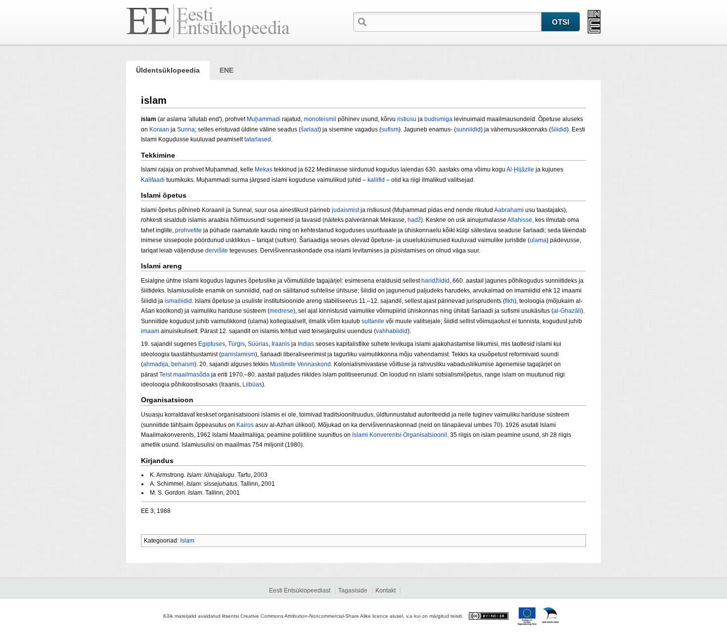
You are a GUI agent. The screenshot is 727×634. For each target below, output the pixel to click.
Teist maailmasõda (184, 374)
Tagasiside (352, 590)
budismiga (438, 119)
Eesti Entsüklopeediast (299, 590)
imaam (150, 331)
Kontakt (385, 590)
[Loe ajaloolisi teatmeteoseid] (594, 22)
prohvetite (188, 230)
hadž (414, 219)
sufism (390, 129)
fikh (509, 300)
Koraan (159, 129)
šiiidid (559, 129)
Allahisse (519, 219)
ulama (538, 240)
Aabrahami (509, 210)
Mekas (264, 169)
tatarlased (257, 139)
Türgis (236, 343)
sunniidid (468, 129)
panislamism (238, 354)
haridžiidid (435, 280)
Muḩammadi (263, 119)
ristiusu (406, 119)
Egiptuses (211, 343)
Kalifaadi (153, 179)
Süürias (258, 343)
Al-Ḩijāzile (520, 169)
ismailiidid (178, 300)
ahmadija (155, 364)
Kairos (245, 425)
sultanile (373, 321)
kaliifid (376, 179)
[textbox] (455, 21)
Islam (187, 540)
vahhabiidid (392, 331)
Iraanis (281, 343)
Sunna (186, 129)
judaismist (345, 210)
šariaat (310, 129)
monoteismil (320, 119)
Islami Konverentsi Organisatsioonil (399, 434)
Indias (306, 343)
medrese (281, 310)
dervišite (216, 250)
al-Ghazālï (567, 310)
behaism (182, 364)
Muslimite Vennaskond (300, 364)
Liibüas (252, 384)
